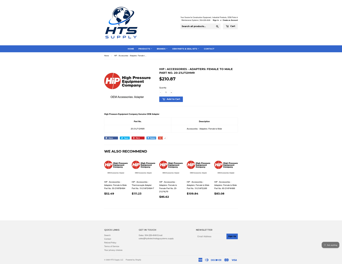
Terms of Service (111, 246)
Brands (161, 49)
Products (144, 49)
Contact (209, 49)
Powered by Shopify (133, 259)
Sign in (216, 20)
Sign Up (232, 236)
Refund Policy (110, 242)
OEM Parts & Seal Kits (185, 49)
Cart (232, 26)
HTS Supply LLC (116, 259)
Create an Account (230, 20)
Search (107, 235)
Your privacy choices (113, 250)
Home (131, 49)
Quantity (162, 87)
